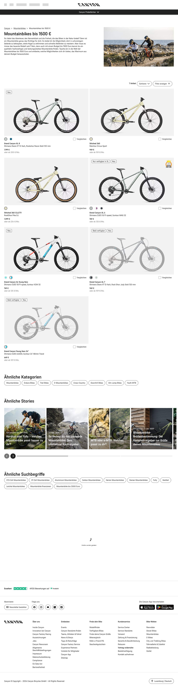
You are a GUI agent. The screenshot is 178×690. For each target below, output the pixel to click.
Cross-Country (79, 383)
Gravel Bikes (151, 630)
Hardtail (165, 480)
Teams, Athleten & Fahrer (71, 634)
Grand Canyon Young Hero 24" (16, 351)
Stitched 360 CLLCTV (13, 212)
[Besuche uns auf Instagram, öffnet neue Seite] (41, 607)
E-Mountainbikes (61, 383)
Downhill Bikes (97, 383)
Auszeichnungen (39, 637)
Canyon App (66, 654)
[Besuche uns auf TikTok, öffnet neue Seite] (61, 607)
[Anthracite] (101, 208)
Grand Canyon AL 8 (12, 143)
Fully (155, 480)
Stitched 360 (95, 143)
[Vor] (13, 456)
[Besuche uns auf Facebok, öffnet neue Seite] (34, 607)
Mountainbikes (20, 28)
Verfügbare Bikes (96, 630)
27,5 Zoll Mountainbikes (16, 480)
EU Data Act (37, 664)
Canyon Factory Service (70, 644)
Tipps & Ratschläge (69, 641)
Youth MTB (131, 383)
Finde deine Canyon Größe (100, 634)
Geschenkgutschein (97, 644)
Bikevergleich (95, 637)
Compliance (37, 660)
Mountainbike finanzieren (40, 486)
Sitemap (64, 658)
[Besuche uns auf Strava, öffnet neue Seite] (54, 607)
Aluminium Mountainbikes (66, 480)
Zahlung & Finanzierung (127, 637)
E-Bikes (149, 637)
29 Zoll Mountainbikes (40, 480)
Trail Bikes (44, 383)
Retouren (121, 644)
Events (64, 627)
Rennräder (150, 627)
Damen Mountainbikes (138, 480)
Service (45, 4)
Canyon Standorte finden (71, 630)
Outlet (148, 651)
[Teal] (5, 277)
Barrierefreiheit (39, 667)
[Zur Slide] (94, 456)
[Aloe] (96, 277)
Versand (121, 634)
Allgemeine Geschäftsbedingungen (42, 648)
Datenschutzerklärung (41, 657)
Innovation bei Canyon (42, 630)
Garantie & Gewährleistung (129, 641)
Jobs (34, 641)
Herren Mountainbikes (115, 480)
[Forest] (11, 139)
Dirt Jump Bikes (115, 383)
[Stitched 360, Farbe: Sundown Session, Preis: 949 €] (132, 112)
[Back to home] (89, 4)
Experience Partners (69, 647)
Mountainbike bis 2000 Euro (68, 486)
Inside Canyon (38, 627)
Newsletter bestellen (17, 607)
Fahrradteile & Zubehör (155, 644)
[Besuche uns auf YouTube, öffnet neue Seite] (48, 607)
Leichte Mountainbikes (15, 486)
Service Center (124, 627)
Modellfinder (95, 627)
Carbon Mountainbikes (91, 480)
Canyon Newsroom (40, 644)
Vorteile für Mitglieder (70, 651)
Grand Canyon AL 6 (97, 212)
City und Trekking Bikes (156, 641)
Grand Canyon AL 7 (97, 282)
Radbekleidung (152, 647)
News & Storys (67, 637)
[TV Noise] (96, 208)
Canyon (7, 28)
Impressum (37, 653)
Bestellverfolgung (125, 651)
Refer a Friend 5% (97, 641)
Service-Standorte (125, 630)
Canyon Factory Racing (42, 634)
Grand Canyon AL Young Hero (16, 282)
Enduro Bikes (29, 383)
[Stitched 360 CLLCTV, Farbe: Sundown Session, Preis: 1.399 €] (46, 181)
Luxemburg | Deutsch (163, 681)
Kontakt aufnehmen (126, 654)
